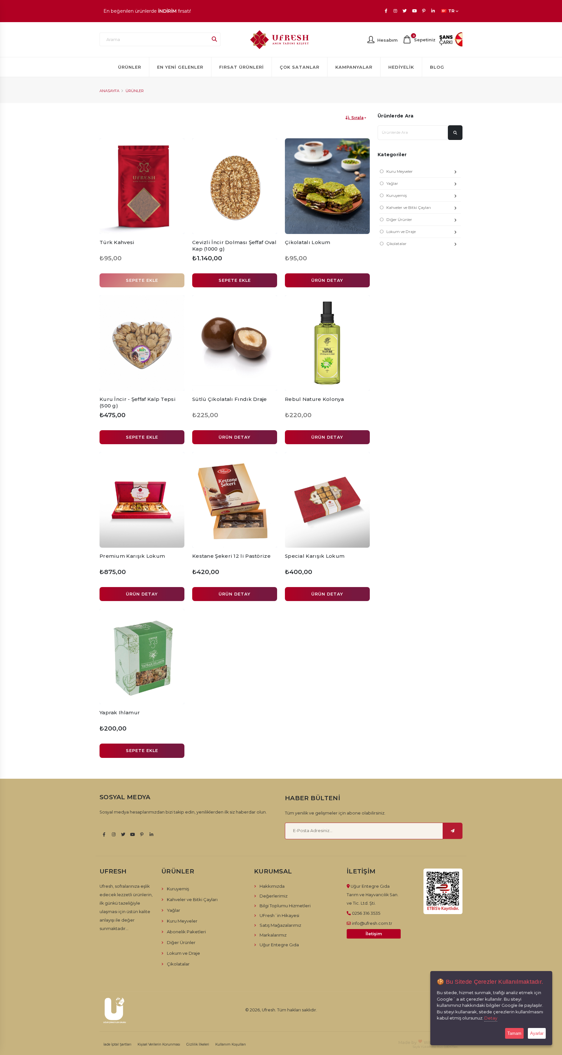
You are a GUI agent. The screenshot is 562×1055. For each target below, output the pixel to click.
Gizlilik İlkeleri (197, 1044)
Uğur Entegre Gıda (279, 944)
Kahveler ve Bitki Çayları (408, 207)
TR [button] (451, 10)
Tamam (514, 1033)
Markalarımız (273, 935)
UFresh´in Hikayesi (279, 915)
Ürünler (129, 67)
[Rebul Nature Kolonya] (327, 343)
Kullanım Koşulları (230, 1044)
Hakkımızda (272, 886)
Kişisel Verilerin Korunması (159, 1044)
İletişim (374, 933)
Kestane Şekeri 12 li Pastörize (231, 556)
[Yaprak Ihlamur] (142, 657)
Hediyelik (401, 67)
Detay (490, 1018)
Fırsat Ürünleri (241, 67)
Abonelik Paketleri (186, 931)
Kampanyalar (353, 67)
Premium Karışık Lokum (132, 556)
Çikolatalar (396, 243)
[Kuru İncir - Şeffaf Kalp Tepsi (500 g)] (142, 343)
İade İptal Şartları (117, 1044)
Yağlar (392, 183)
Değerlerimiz (274, 895)
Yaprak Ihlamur (120, 712)
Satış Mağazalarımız (280, 925)
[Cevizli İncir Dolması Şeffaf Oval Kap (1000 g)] (234, 186)
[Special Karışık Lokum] (327, 500)
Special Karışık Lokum (314, 556)
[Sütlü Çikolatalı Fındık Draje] (234, 343)
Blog (437, 67)
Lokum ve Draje (401, 231)
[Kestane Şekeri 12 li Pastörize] (234, 500)
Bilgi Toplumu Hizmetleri (285, 905)
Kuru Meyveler (399, 171)
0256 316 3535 (366, 913)
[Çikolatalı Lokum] (327, 186)
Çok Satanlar (299, 67)
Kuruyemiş (396, 195)
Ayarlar (536, 1033)
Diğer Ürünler (399, 219)
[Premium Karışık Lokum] (142, 500)
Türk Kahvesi (117, 242)
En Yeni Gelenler (180, 67)
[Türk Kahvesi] (142, 186)
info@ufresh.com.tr (372, 923)
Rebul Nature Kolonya (314, 399)
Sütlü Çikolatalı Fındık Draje (229, 399)
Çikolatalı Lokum (307, 242)
